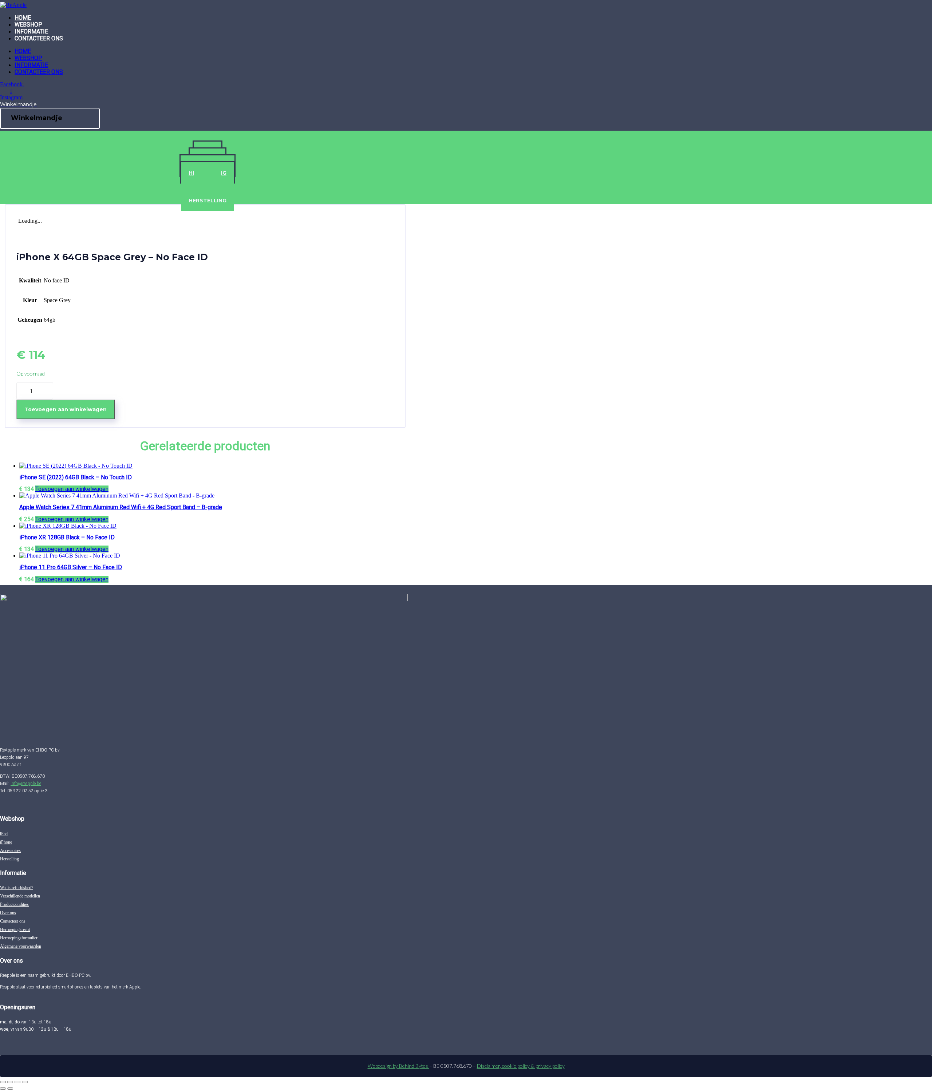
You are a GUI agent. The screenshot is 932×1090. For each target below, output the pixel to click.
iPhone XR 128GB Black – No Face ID (67, 537)
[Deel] (17, 1082)
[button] (71, 488)
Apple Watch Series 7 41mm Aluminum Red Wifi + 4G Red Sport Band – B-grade (120, 507)
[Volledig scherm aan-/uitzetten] (10, 1082)
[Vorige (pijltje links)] (3, 1088)
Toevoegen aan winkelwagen (65, 409)
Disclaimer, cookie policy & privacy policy (521, 1066)
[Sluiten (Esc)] (25, 1082)
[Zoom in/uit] (3, 1082)
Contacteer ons (39, 38)
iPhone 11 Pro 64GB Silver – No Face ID (70, 567)
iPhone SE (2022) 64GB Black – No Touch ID (75, 477)
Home (23, 17)
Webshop (28, 24)
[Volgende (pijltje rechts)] (10, 1088)
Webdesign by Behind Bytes (398, 1066)
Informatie (31, 31)
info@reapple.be (26, 783)
